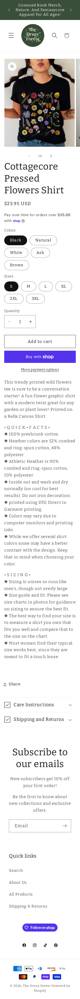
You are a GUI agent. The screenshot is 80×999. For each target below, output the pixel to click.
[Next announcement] (71, 10)
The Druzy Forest (37, 986)
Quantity (12, 311)
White (16, 252)
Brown (16, 265)
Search (16, 870)
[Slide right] (51, 156)
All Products (21, 894)
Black (15, 240)
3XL (35, 298)
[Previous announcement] (9, 10)
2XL (14, 298)
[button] (11, 35)
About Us (18, 882)
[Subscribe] (65, 825)
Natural (43, 240)
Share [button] (15, 684)
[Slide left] (29, 156)
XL (63, 286)
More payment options (40, 370)
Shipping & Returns (28, 906)
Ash (40, 252)
